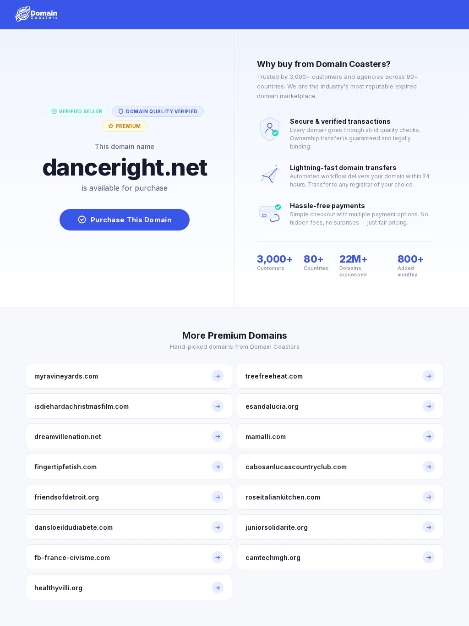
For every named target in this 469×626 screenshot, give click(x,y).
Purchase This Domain (131, 219)
